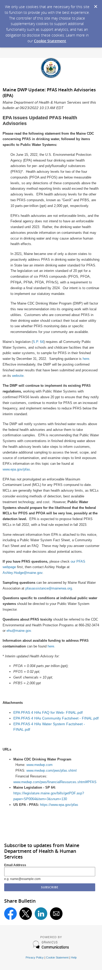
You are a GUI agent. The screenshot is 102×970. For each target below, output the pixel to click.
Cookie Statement (50, 40)
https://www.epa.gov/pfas (59, 805)
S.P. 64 (38, 342)
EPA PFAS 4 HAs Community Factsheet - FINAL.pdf (56, 718)
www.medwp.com (39, 765)
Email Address (15, 865)
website (18, 376)
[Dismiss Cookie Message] (95, 5)
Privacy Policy (35, 957)
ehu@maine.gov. (19, 631)
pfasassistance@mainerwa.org (48, 588)
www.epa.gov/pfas (16, 469)
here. (51, 646)
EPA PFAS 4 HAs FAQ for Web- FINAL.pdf (48, 713)
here (86, 359)
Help (74, 957)
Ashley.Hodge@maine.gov (22, 573)
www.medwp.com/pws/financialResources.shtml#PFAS (55, 782)
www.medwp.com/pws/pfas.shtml (51, 770)
